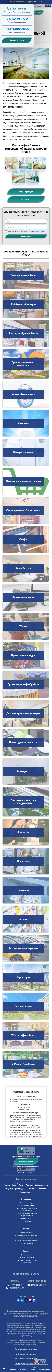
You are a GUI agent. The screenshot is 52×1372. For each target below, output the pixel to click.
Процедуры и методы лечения (27, 1260)
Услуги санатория (27, 1216)
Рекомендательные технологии (26, 1364)
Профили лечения (27, 1255)
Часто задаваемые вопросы (27, 1213)
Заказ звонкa (37, 13)
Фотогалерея (26, 1221)
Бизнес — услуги (27, 1218)
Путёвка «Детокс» (27, 1243)
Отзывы (31, 1189)
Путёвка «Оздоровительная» (27, 1235)
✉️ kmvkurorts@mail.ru (17, 28)
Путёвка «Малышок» (27, 1233)
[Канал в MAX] (34, 1300)
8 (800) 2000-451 (34, 2)
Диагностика (26, 1263)
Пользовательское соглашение (26, 1349)
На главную (26, 199)
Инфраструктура (26, 192)
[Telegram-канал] (18, 1300)
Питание (29, 1185)
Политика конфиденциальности (26, 1358)
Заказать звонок (26, 1161)
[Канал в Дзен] (26, 1300)
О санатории (26, 1199)
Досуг (21, 1185)
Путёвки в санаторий (27, 1257)
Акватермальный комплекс (26, 1205)
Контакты (43, 1189)
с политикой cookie (34, 7)
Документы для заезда (14, 1189)
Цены (14, 1185)
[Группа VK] (22, 1300)
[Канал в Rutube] (30, 1300)
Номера (7, 1185)
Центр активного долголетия (27, 1208)
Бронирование (25, 1192)
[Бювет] (11, 163)
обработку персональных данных (33, 231)
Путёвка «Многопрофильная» (27, 1240)
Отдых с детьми (26, 1211)
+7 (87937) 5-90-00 (19, 18)
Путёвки (26, 1229)
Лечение (26, 1251)
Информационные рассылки (26, 1354)
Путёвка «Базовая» (27, 1238)
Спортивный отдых (27, 1203)
